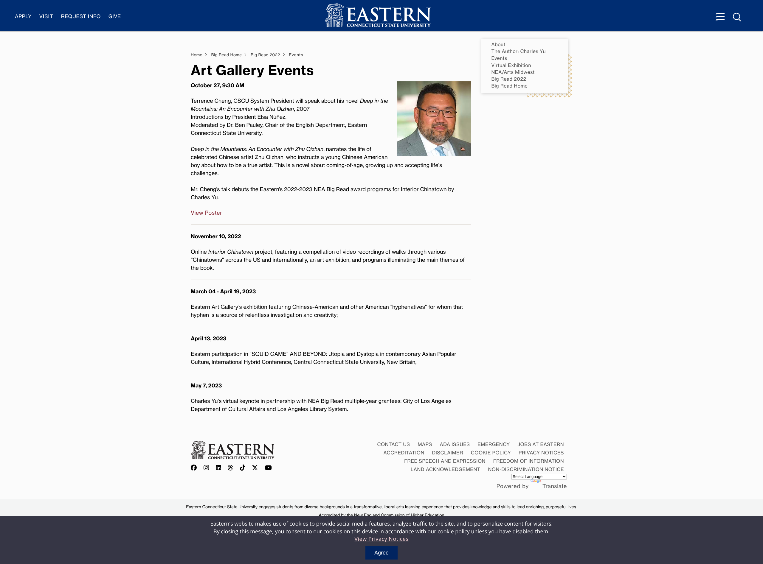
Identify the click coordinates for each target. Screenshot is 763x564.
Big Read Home (509, 86)
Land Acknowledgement (445, 469)
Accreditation (404, 453)
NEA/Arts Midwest (513, 72)
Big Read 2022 (508, 79)
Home (196, 55)
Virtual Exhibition (511, 65)
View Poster (206, 213)
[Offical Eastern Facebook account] (195, 468)
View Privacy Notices (381, 539)
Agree (381, 553)
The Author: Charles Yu (518, 51)
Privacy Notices (541, 453)
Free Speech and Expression (445, 461)
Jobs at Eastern (540, 444)
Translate (554, 486)
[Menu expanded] (720, 17)
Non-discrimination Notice (526, 469)
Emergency (493, 444)
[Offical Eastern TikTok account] (243, 468)
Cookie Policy (491, 453)
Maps (425, 444)
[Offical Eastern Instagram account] (206, 468)
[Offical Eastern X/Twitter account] (255, 468)
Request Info (81, 16)
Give (114, 16)
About (498, 44)
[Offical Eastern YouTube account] (269, 468)
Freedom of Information (528, 461)
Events (499, 58)
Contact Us (393, 444)
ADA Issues (455, 444)
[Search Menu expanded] (737, 17)
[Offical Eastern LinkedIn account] (218, 468)
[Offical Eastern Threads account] (230, 468)
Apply (23, 16)
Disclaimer (447, 453)
